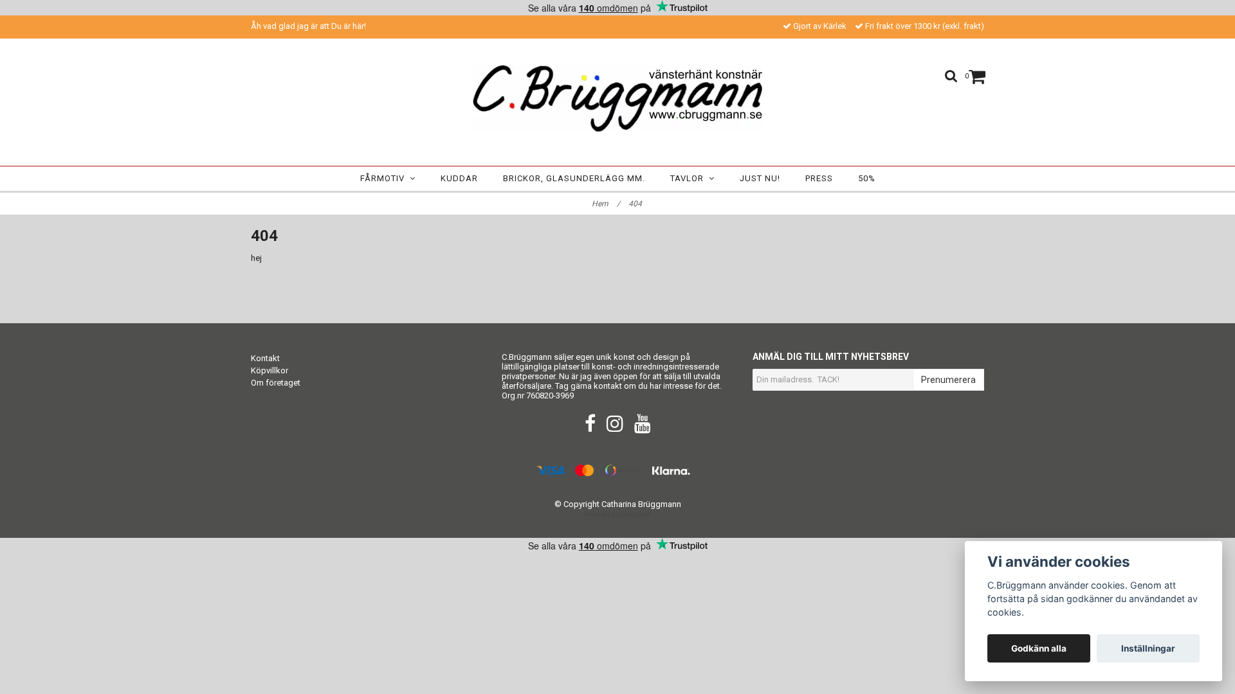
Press (819, 178)
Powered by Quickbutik (618, 514)
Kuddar (459, 178)
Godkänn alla (1038, 648)
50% (866, 178)
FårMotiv (385, 178)
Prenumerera (948, 380)
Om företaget (275, 382)
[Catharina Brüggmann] (617, 98)
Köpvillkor (269, 370)
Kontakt (265, 358)
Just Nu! (760, 178)
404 (636, 203)
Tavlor (689, 178)
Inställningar (1148, 648)
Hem (606, 203)
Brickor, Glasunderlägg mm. (574, 178)
